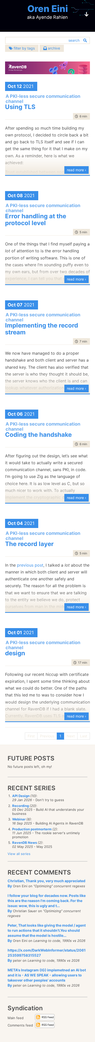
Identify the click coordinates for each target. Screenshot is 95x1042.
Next (71, 736)
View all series (19, 854)
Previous (47, 736)
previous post (30, 565)
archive (53, 48)
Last (83, 736)
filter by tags (24, 48)
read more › (76, 170)
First (31, 736)
